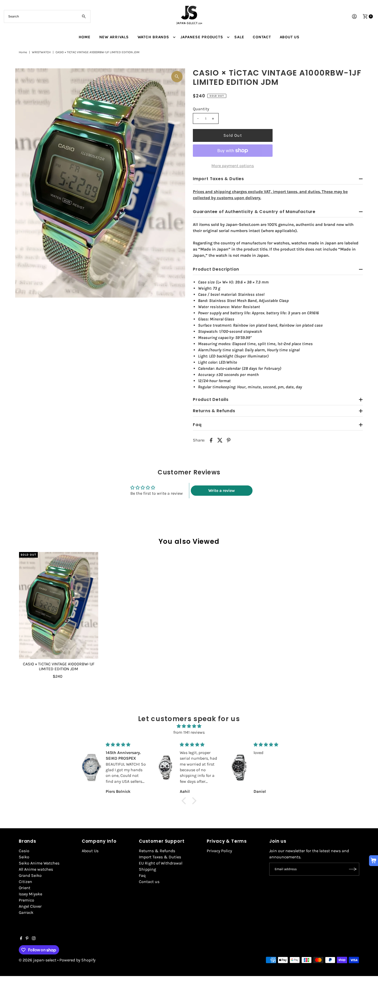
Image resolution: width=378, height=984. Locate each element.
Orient (24, 887)
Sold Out (232, 135)
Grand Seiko (30, 875)
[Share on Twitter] (220, 440)
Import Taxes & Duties (160, 856)
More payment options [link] (232, 165)
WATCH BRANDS (153, 37)
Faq (142, 875)
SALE (239, 37)
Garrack (26, 912)
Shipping (147, 869)
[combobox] (47, 16)
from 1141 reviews (189, 732)
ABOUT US (290, 37)
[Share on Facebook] (211, 440)
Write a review (221, 490)
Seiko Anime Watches (39, 863)
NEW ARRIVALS (114, 37)
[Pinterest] (27, 939)
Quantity (201, 108)
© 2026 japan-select (37, 960)
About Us (90, 850)
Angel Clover (30, 906)
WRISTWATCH (41, 52)
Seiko (24, 856)
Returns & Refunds (157, 850)
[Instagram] (33, 939)
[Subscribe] (352, 869)
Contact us (149, 881)
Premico (26, 900)
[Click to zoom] (177, 76)
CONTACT (262, 37)
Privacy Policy (219, 850)
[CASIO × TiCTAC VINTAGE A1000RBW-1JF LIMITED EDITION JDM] (58, 605)
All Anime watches (36, 869)
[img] (189, 726)
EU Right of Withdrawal (160, 863)
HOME (85, 37)
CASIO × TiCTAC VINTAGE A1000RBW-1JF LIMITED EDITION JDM (58, 666)
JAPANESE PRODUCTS (202, 37)
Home (23, 52)
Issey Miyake (30, 893)
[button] (185, 800)
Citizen (25, 881)
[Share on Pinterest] (228, 440)
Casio (24, 850)
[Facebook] (21, 939)
